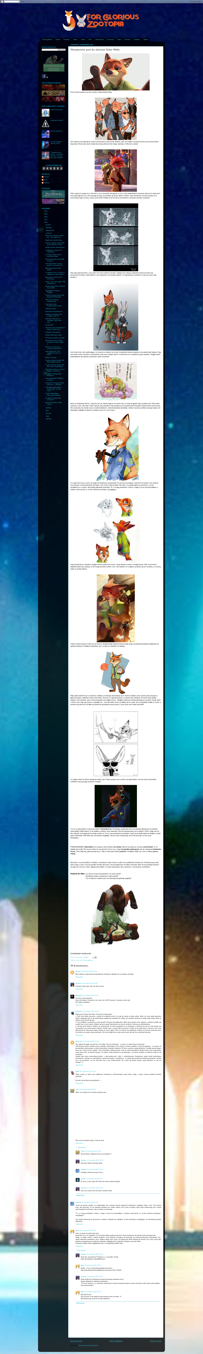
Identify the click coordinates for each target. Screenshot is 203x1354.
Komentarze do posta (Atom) (88, 1345)
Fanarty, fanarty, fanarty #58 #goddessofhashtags (54, 296)
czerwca (49, 413)
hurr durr (79, 960)
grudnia (48, 225)
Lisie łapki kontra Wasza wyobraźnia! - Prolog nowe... (53, 388)
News (75, 39)
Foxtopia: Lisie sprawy (52, 332)
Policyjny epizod (50, 308)
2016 (46, 222)
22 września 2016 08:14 (89, 971)
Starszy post (155, 1341)
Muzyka (127, 39)
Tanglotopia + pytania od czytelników (53, 251)
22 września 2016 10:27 (90, 995)
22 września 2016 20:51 (95, 1276)
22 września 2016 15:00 (95, 1160)
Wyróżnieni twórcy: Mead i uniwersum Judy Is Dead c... (54, 342)
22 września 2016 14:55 (93, 1151)
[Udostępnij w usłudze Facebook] (96, 957)
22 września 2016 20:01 (93, 1265)
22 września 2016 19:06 (94, 1178)
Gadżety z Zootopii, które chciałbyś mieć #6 (53, 315)
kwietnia (49, 419)
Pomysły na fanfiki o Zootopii (54, 338)
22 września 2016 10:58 (90, 1011)
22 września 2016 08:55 (90, 983)
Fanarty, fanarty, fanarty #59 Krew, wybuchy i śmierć (54, 243)
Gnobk (83, 1178)
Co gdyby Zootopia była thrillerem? (53, 374)
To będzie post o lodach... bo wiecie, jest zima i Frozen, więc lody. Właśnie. (56, 155)
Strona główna (47, 39)
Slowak (78, 971)
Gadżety (137, 39)
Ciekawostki (99, 39)
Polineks (78, 1011)
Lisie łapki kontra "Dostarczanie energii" (53, 305)
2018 (46, 217)
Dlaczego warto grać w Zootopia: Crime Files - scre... (53, 320)
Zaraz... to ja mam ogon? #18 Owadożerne (55, 282)
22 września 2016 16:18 (90, 1202)
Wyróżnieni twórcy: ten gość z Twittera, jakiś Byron (55, 370)
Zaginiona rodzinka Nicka (53, 240)
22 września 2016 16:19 (95, 1169)
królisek (83, 1169)
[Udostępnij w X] (94, 957)
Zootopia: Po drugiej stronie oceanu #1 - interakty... (54, 383)
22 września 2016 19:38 (88, 1230)
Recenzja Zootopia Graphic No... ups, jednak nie (54, 236)
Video (119, 39)
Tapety (145, 39)
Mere (77, 1230)
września (49, 233)
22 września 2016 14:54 (88, 1089)
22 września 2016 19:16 (95, 1188)
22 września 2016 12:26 (88, 1071)
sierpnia (48, 408)
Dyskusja (110, 39)
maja (47, 416)
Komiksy (67, 39)
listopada (49, 227)
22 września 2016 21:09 (93, 1291)
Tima (77, 1089)
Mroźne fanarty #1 (56, 131)
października (50, 230)
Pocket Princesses (56, 109)
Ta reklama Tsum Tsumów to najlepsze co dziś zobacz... (55, 273)
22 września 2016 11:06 (91, 1041)
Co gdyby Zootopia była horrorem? (53, 398)
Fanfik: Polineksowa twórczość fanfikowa (52, 394)
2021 (46, 211)
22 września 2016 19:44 (95, 1254)
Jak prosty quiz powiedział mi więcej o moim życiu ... (55, 328)
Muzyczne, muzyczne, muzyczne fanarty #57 (53, 347)
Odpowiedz (79, 977)
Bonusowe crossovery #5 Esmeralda (53, 278)
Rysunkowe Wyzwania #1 (53, 311)
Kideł (77, 1071)
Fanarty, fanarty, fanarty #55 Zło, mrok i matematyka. (54, 365)
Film (90, 39)
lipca (47, 410)
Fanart (58, 39)
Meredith (78, 995)
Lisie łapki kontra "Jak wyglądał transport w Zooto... (53, 352)
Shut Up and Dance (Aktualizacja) (51, 300)
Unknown (78, 1041)
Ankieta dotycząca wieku (53, 335)
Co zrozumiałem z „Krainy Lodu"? (56, 142)
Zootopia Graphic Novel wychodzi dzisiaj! (53, 255)
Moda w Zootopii (50, 357)
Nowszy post (76, 1341)
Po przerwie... (50, 325)
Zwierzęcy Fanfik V (56, 120)
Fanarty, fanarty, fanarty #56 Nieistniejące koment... (54, 361)
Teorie (83, 39)
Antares (78, 983)
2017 (46, 219)
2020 (46, 214)
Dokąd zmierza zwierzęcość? (55, 247)
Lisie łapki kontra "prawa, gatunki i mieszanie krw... (54, 264)
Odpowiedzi (82, 1147)
